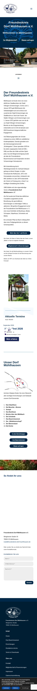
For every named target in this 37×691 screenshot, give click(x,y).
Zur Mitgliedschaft (10, 40)
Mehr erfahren (11, 339)
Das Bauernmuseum (12, 640)
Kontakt (8, 663)
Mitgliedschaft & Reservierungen (18, 246)
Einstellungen (9, 683)
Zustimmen (6, 688)
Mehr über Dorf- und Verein (18, 233)
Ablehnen (15, 688)
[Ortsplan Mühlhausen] (18, 391)
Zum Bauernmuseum (18, 440)
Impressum (9, 671)
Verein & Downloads (12, 652)
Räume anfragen (28, 40)
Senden (29, 582)
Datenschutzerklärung (13, 675)
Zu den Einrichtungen (18, 434)
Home (8, 636)
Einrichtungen (10, 644)
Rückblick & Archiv (12, 648)
